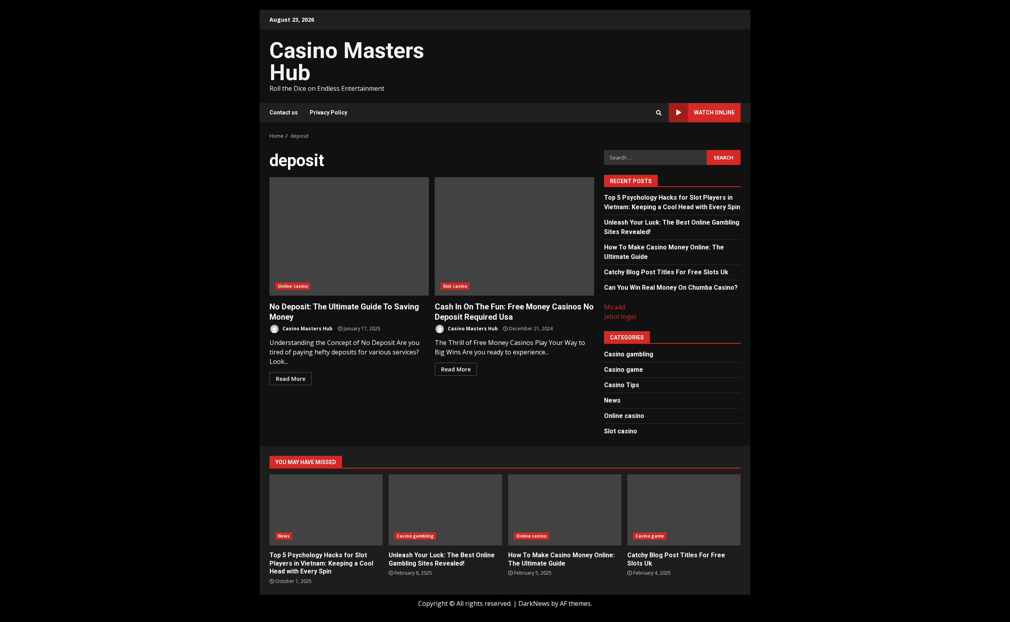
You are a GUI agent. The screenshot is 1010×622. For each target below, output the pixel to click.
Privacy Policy (328, 112)
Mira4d (614, 307)
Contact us (283, 112)
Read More (290, 378)
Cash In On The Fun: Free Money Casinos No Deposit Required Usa (514, 236)
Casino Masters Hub (346, 61)
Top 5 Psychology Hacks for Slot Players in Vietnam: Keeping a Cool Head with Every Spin (326, 509)
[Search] (659, 112)
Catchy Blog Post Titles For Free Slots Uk (666, 272)
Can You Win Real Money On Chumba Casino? (671, 287)
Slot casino (455, 286)
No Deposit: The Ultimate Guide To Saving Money (349, 236)
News (612, 400)
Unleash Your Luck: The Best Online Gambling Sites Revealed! (445, 509)
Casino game (623, 369)
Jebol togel (620, 316)
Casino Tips (621, 385)
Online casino (293, 286)
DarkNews (534, 603)
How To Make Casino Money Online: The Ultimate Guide (564, 509)
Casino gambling (628, 354)
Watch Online (714, 112)
